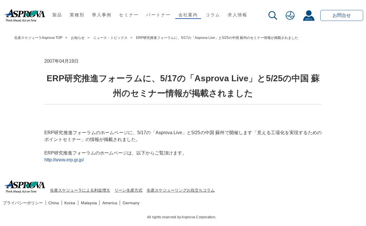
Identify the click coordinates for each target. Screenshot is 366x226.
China (53, 203)
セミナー (129, 14)
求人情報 (237, 14)
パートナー (158, 14)
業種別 (77, 14)
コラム (213, 14)
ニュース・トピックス (110, 38)
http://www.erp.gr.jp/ (64, 159)
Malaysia (89, 203)
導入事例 (102, 14)
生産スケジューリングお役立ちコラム (181, 190)
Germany (131, 203)
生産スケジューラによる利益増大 (80, 190)
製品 (57, 14)
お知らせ (78, 38)
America (109, 203)
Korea (69, 203)
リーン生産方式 (128, 190)
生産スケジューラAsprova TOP (38, 38)
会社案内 (188, 14)
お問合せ (342, 15)
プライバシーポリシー (23, 203)
